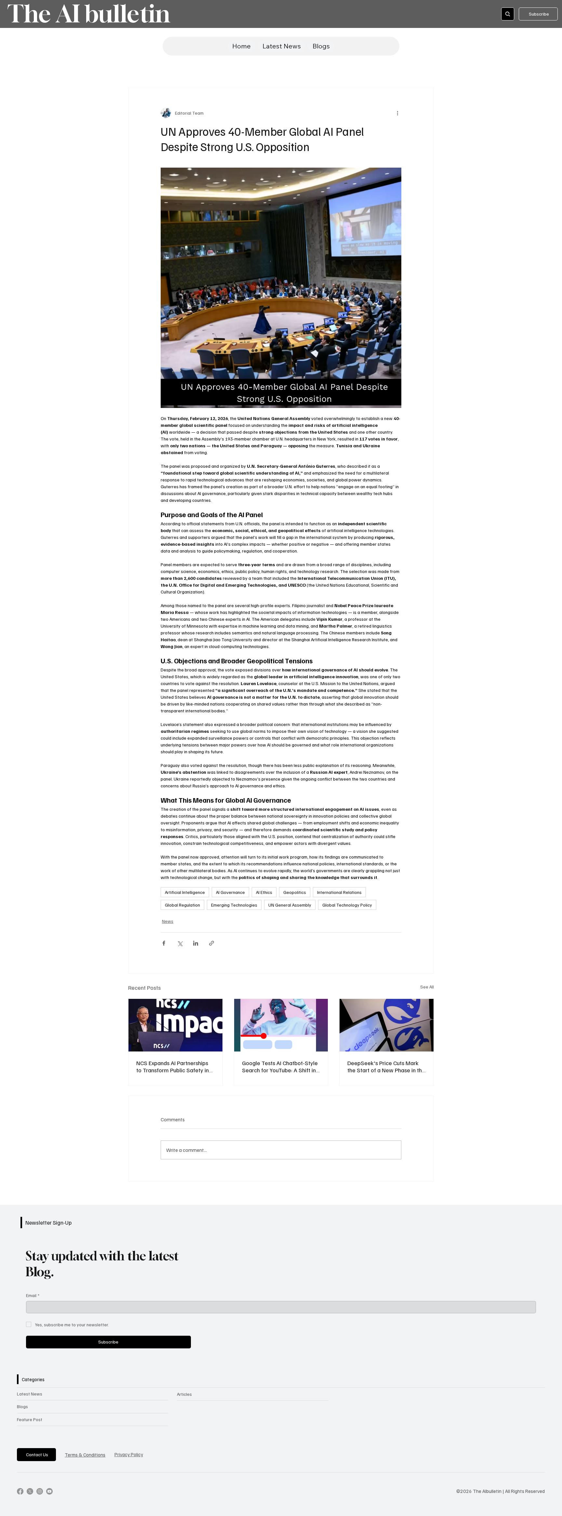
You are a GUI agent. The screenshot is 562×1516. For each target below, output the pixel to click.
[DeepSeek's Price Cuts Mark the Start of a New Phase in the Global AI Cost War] (387, 1025)
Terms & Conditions (85, 1455)
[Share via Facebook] (164, 943)
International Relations (339, 892)
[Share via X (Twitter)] (180, 943)
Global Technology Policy (347, 905)
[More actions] (397, 113)
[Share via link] (211, 943)
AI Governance (230, 892)
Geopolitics (294, 892)
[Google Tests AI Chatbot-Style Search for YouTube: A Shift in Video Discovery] (281, 1025)
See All (427, 986)
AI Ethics (264, 892)
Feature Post (29, 1419)
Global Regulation (182, 905)
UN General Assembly (289, 905)
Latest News (29, 1393)
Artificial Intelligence (185, 892)
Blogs (22, 1406)
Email (32, 1295)
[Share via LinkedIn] (196, 943)
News (167, 921)
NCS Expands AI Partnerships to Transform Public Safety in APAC (172, 1066)
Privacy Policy (128, 1454)
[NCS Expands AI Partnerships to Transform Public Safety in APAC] (175, 1025)
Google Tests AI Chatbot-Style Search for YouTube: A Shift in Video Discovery (280, 1066)
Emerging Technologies (234, 905)
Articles (184, 1394)
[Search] (507, 13)
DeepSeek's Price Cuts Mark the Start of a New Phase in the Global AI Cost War (386, 1066)
